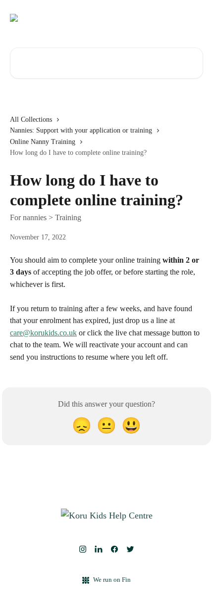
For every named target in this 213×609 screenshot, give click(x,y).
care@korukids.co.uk (43, 332)
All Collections (31, 119)
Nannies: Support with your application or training (81, 130)
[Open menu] (194, 18)
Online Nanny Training (42, 141)
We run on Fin (112, 579)
